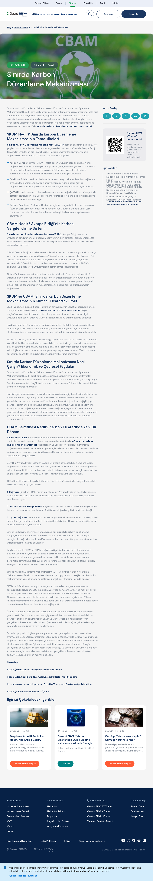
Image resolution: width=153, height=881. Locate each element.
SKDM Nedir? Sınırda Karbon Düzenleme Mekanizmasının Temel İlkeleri (125, 176)
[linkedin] (144, 840)
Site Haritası (137, 811)
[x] (139, 840)
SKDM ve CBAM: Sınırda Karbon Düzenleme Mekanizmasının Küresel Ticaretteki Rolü (124, 190)
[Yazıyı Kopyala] (145, 116)
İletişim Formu (138, 816)
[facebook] (134, 840)
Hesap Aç (133, 14)
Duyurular (52, 816)
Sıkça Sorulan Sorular (58, 821)
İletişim (67, 841)
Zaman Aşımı (137, 806)
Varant (10, 826)
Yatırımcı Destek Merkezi (100, 821)
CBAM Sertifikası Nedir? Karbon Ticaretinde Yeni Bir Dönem (124, 203)
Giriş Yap (108, 14)
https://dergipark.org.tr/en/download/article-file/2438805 (42, 676)
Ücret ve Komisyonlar (18, 806)
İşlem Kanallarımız (69, 14)
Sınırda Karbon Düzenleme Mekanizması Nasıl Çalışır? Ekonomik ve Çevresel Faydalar (123, 196)
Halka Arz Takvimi (56, 811)
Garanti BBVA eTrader (98, 811)
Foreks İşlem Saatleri (18, 816)
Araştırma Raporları (57, 826)
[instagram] (128, 840)
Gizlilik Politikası (48, 841)
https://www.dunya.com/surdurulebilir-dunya (34, 669)
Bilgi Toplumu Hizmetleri (19, 841)
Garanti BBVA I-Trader (99, 816)
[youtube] (123, 840)
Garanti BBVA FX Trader (99, 806)
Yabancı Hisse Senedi (18, 811)
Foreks (10, 831)
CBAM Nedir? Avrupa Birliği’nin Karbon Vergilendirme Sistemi (123, 183)
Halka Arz (52, 806)
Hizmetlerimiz (53, 14)
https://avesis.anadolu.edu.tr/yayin (28, 691)
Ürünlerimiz (40, 14)
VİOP (9, 821)
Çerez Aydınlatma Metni (92, 841)
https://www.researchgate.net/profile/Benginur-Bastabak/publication (49, 684)
